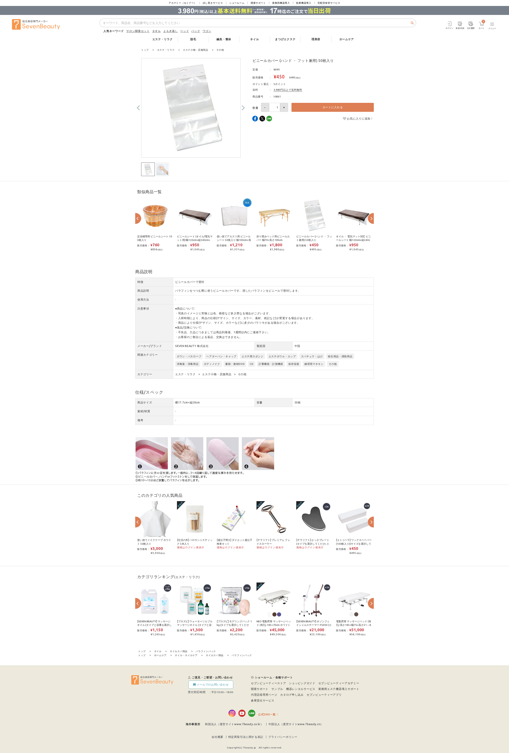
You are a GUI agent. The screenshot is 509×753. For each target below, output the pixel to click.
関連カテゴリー (147, 354)
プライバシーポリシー (282, 736)
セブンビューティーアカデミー (338, 683)
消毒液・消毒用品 (188, 363)
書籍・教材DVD (235, 363)
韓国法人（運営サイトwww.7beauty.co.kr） (234, 724)
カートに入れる (332, 107)
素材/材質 (143, 411)
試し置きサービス (213, 3)
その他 (333, 363)
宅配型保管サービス (329, 3)
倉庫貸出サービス (262, 700)
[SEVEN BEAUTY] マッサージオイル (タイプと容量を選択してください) (154, 625)
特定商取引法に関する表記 (245, 736)
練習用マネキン (313, 363)
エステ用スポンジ (252, 356)
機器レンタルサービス (300, 689)
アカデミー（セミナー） (182, 3)
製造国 (261, 346)
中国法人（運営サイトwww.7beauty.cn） (295, 724)
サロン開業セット (138, 31)
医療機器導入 (303, 3)
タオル (156, 31)
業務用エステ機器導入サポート (338, 689)
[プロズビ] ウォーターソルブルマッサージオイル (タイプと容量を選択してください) (195, 625)
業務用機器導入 (281, 3)
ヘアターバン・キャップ (221, 356)
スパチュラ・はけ (312, 356)
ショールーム (236, 3)
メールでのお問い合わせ (213, 684)
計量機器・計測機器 (271, 363)
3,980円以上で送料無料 (288, 89)
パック (195, 31)
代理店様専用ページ (264, 694)
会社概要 (217, 736)
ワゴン (207, 31)
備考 (140, 420)
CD (251, 363)
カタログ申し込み (292, 694)
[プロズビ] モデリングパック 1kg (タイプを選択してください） (234, 625)
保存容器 (293, 363)
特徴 (140, 281)
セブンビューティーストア (268, 683)
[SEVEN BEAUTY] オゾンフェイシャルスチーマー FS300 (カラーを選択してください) (313, 625)
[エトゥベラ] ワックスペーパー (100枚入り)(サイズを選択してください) (354, 544)
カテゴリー (144, 374)
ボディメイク (212, 363)
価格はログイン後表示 (190, 547)
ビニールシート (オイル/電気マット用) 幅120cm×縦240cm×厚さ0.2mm (195, 240)
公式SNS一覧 (267, 714)
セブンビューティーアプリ (324, 694)
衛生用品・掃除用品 (340, 356)
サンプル (277, 689)
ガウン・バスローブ (189, 356)
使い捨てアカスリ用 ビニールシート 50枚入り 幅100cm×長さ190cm (234, 240)
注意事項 (143, 308)
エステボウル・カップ (282, 356)
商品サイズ (144, 402)
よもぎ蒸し (170, 31)
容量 (259, 402)
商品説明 (143, 290)
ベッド (184, 31)
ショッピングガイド (302, 683)
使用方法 (143, 299)
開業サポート (258, 3)
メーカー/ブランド (149, 346)
